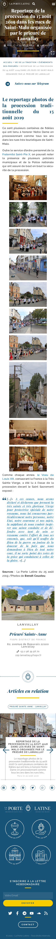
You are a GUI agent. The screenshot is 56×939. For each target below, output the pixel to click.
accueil (7, 62)
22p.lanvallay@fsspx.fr (28, 655)
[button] (53, 3)
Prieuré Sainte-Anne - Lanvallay (28, 707)
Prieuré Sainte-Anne (28, 634)
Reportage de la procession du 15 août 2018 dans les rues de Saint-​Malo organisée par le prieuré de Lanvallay (28, 747)
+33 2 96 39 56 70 (29, 651)
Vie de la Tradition (25, 62)
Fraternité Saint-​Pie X (16, 154)
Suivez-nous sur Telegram (32, 83)
